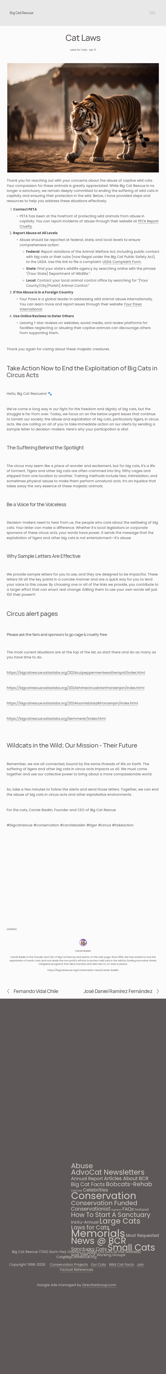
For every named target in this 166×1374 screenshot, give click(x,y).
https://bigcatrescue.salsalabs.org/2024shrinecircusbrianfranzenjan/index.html (75, 687)
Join (140, 1264)
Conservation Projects (69, 1264)
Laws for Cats (78, 50)
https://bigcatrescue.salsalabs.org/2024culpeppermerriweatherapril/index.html (76, 672)
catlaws (12, 929)
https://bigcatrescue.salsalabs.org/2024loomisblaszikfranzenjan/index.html (72, 703)
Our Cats (98, 1264)
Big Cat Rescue (21, 13)
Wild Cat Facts (121, 1264)
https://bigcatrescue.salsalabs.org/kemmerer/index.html (56, 718)
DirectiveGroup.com (99, 1285)
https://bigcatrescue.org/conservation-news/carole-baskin (83, 970)
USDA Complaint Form (121, 261)
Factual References (76, 1269)
